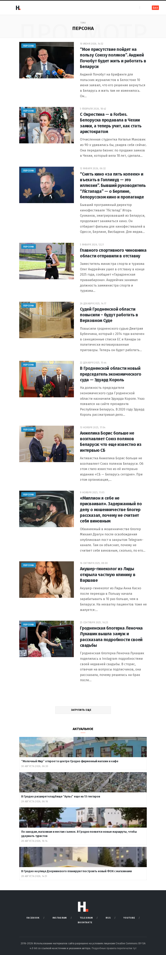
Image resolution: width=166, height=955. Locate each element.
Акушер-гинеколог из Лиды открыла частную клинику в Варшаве (107, 574)
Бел (155, 8)
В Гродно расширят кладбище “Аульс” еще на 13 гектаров (60, 796)
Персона (28, 46)
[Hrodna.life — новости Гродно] (18, 7)
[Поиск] (143, 7)
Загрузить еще (81, 710)
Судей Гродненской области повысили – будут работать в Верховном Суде (109, 315)
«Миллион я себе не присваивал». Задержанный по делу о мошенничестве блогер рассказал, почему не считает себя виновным (111, 510)
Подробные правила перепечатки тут (114, 948)
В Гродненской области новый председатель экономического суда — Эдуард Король (110, 374)
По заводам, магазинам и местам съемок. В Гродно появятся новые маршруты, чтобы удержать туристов (79, 834)
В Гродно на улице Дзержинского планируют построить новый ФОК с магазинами (76, 871)
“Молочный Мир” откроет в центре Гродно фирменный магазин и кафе (69, 761)
